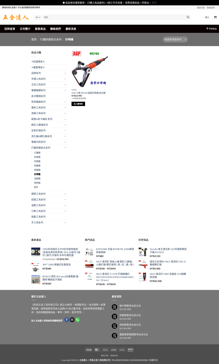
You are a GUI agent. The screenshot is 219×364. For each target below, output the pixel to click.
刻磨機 (37, 165)
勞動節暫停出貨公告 (130, 315)
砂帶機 (37, 174)
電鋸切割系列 (38, 141)
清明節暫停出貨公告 (130, 324)
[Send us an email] (72, 319)
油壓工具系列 (38, 205)
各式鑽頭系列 (38, 96)
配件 (36, 187)
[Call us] (77, 319)
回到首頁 (9, 28)
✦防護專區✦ (38, 61)
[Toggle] (65, 73)
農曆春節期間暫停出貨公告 (133, 334)
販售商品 (40, 28)
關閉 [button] (154, 2)
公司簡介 (25, 28)
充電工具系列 (38, 78)
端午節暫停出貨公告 (130, 305)
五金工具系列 (38, 84)
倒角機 (37, 183)
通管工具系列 (38, 193)
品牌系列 (36, 73)
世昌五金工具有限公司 (99, 360)
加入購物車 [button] (78, 104)
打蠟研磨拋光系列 (51, 39)
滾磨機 (37, 178)
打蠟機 (37, 152)
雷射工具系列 (38, 107)
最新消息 (201, 7)
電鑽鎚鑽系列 (38, 90)
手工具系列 (37, 222)
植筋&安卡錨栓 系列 (41, 118)
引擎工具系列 (38, 211)
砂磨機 (37, 161)
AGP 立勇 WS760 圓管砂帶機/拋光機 (88, 93)
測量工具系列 (38, 113)
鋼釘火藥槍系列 (39, 124)
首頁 (34, 39)
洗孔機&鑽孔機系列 (41, 136)
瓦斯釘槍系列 (38, 130)
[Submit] (188, 17)
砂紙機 (37, 157)
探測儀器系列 (38, 101)
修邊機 (37, 170)
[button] (207, 17)
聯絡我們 (211, 7)
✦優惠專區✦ (38, 67)
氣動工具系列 (38, 216)
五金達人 (83, 360)
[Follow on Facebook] (66, 319)
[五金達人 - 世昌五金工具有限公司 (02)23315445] (15, 17)
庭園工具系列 (38, 199)
